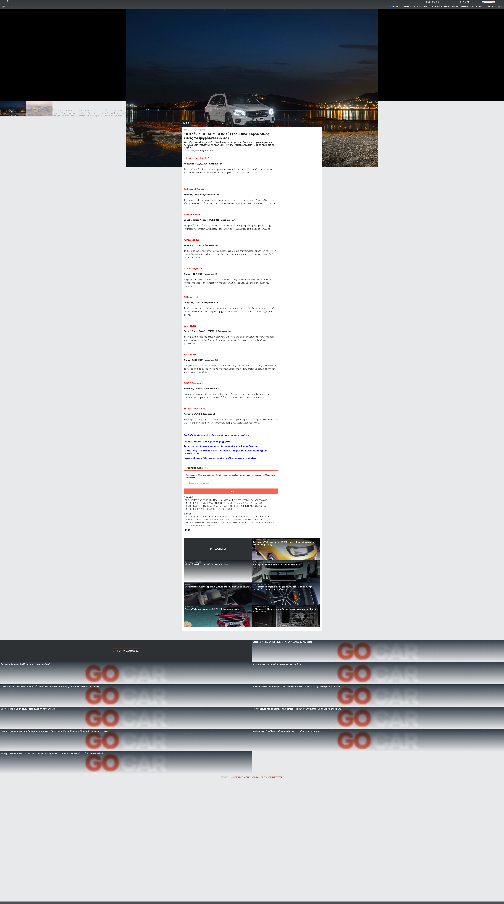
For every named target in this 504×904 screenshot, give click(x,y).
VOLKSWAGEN (262, 500)
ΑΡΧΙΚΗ (187, 130)
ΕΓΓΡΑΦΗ (231, 491)
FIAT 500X (258, 503)
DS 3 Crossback (192, 525)
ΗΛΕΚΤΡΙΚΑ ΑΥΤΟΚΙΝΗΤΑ (456, 7)
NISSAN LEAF (225, 506)
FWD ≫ (489, 7)
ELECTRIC (394, 7)
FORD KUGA (248, 500)
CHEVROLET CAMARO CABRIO (238, 503)
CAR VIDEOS (476, 7)
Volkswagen (264, 519)
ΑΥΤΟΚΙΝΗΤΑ (408, 7)
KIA (220, 500)
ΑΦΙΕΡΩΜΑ (198, 516)
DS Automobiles (268, 522)
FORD (205, 500)
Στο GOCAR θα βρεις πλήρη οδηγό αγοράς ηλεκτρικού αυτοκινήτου (216, 435)
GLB (235, 516)
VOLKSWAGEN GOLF (212, 503)
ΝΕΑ (186, 123)
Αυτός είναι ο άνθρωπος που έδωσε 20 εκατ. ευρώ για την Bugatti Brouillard (221, 446)
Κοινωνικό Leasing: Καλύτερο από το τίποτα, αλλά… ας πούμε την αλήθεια (220, 458)
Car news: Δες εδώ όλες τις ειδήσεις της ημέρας (208, 442)
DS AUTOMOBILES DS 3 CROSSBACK (250, 506)
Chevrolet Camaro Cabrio (197, 519)
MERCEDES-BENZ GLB (195, 509)
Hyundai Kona (226, 519)
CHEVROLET (191, 500)
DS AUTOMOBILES (193, 506)
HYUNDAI (213, 500)
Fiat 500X (210, 525)
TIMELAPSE (210, 516)
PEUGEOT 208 (225, 509)
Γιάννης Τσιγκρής (191, 151)
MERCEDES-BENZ (193, 503)
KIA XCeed (255, 522)
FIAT (200, 500)
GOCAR (188, 516)
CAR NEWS (422, 7)
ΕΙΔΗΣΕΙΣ (201, 130)
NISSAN (227, 500)
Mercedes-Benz (224, 516)
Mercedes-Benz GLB (248, 516)
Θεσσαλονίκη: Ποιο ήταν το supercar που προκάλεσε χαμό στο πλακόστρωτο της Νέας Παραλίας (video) (226, 452)
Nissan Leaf (220, 522)
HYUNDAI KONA (210, 506)
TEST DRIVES (435, 7)
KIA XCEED (212, 509)
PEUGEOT (236, 500)
